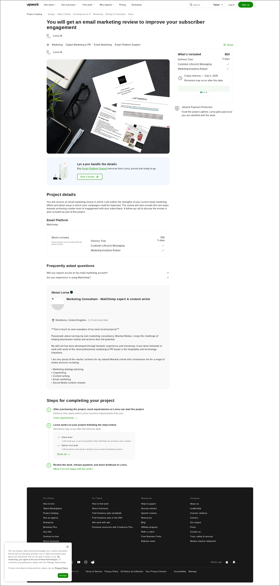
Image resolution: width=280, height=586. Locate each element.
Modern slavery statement (203, 541)
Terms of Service (94, 571)
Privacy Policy (111, 571)
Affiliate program (149, 527)
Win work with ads (101, 522)
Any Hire (47, 532)
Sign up (245, 4)
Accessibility (180, 571)
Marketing (57, 45)
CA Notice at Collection (132, 571)
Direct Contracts (51, 541)
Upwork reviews (149, 513)
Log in (232, 4)
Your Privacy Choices (159, 571)
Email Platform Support (95, 168)
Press (193, 527)
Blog (143, 522)
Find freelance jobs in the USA (107, 518)
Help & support (148, 504)
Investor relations (198, 513)
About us (194, 504)
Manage (63, 575)
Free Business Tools (151, 536)
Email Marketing (103, 45)
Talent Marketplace (52, 508)
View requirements (63, 418)
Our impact (195, 522)
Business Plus (50, 527)
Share (230, 45)
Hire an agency (50, 518)
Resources (146, 518)
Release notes (148, 541)
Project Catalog (34, 14)
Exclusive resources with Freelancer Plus (112, 527)
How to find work (100, 504)
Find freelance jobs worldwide (107, 513)
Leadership (195, 508)
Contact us (195, 532)
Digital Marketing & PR (78, 45)
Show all (62, 454)
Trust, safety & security (201, 536)
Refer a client (147, 532)
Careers (194, 518)
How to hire (48, 504)
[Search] (191, 4)
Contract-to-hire (51, 536)
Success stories (149, 508)
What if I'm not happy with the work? (73, 469)
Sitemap (192, 571)
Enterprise (48, 522)
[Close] (67, 547)
